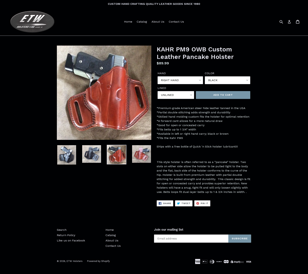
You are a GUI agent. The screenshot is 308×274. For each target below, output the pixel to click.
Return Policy (66, 235)
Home (128, 21)
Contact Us (176, 21)
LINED (162, 88)
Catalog (142, 21)
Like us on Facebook (71, 240)
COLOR (209, 73)
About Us (158, 21)
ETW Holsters (74, 261)
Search (61, 229)
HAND (162, 73)
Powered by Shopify (98, 261)
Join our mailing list (168, 229)
